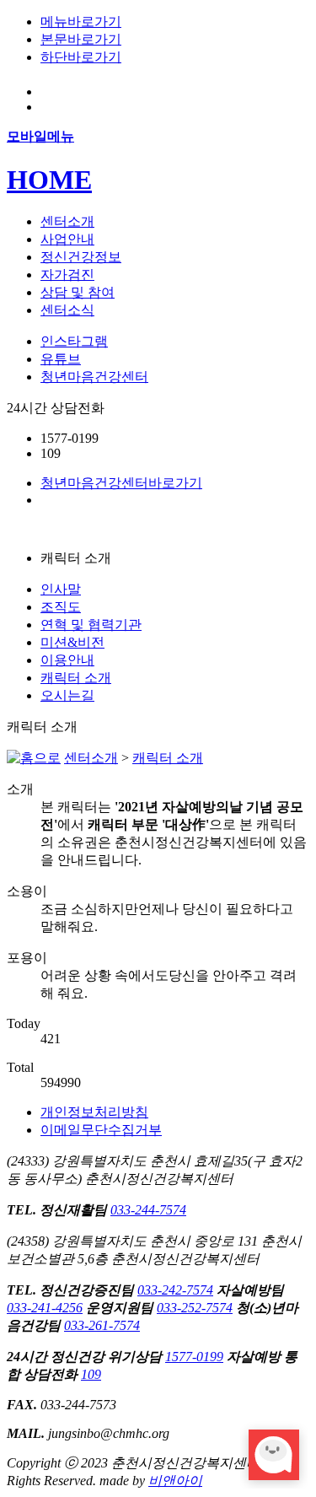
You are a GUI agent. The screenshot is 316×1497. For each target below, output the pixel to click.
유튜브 (60, 359)
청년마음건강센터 (94, 376)
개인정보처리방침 (94, 1112)
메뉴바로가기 (80, 21)
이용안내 (67, 660)
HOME (49, 179)
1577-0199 (194, 1356)
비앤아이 (175, 1480)
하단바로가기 (80, 57)
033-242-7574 (175, 1290)
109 (91, 1374)
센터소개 (91, 758)
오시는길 (67, 695)
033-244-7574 (148, 1210)
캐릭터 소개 (75, 677)
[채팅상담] (274, 1455)
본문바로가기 (80, 39)
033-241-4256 (45, 1307)
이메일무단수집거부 (101, 1130)
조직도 (60, 607)
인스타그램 (74, 341)
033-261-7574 (102, 1325)
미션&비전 (72, 642)
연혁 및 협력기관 (91, 624)
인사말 (60, 589)
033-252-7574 (195, 1307)
